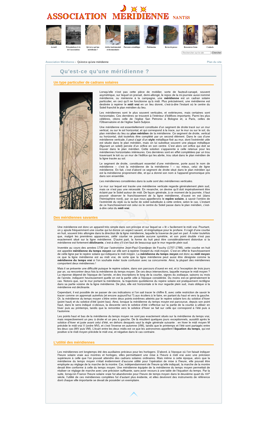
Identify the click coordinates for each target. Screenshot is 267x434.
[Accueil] (54, 23)
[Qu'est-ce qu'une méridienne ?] (93, 23)
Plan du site (214, 62)
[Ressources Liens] (190, 23)
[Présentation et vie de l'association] (73, 23)
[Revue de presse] (171, 23)
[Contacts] (210, 23)
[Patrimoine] (151, 23)
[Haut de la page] (134, 394)
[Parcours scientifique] (132, 23)
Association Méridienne (60, 62)
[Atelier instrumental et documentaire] (113, 23)
